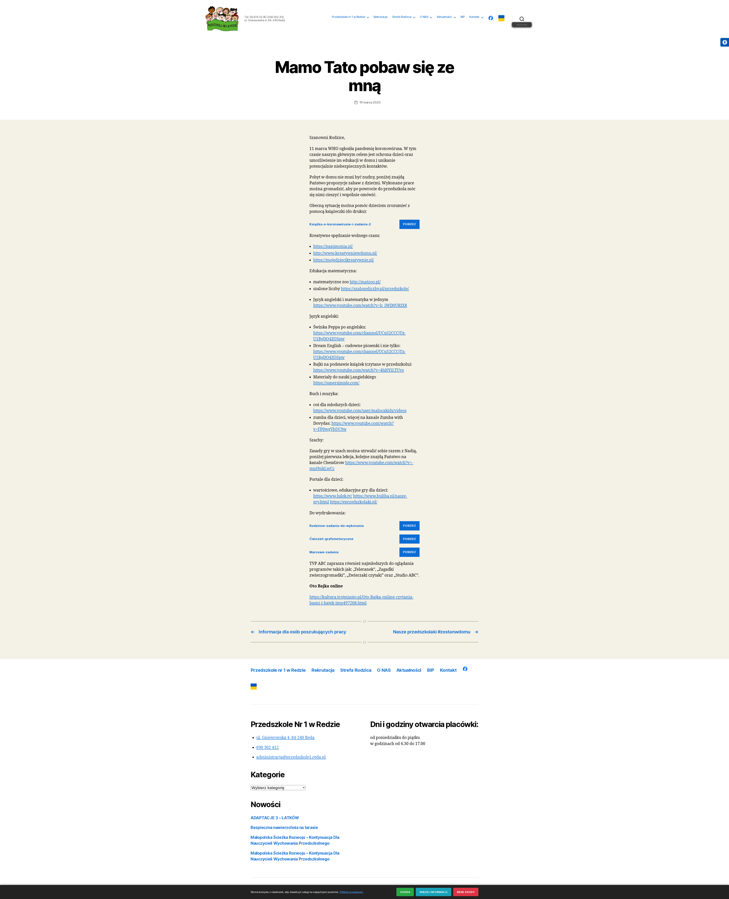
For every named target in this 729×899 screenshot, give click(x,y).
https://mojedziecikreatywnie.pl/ (343, 260)
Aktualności (444, 17)
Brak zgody (466, 891)
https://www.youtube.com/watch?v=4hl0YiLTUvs (358, 370)
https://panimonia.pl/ (333, 246)
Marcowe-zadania (323, 552)
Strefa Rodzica (401, 17)
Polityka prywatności (351, 891)
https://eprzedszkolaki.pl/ (353, 502)
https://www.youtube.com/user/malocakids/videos (359, 410)
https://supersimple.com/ (336, 383)
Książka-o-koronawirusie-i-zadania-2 (340, 224)
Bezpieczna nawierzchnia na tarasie (284, 827)
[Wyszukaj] (522, 18)
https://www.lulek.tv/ (332, 496)
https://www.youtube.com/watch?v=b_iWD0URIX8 (360, 305)
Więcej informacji (433, 891)
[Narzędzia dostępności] (724, 42)
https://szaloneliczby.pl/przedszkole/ (375, 288)
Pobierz (409, 224)
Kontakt (474, 17)
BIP (463, 17)
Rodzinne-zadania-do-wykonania (336, 526)
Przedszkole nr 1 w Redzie (348, 17)
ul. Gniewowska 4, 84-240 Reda (285, 737)
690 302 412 (267, 747)
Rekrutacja (380, 17)
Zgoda (405, 891)
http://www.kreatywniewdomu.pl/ (345, 253)
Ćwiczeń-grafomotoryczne (331, 539)
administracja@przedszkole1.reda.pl (291, 757)
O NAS (424, 17)
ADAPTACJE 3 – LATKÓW (275, 817)
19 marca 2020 (370, 102)
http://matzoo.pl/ (365, 282)
